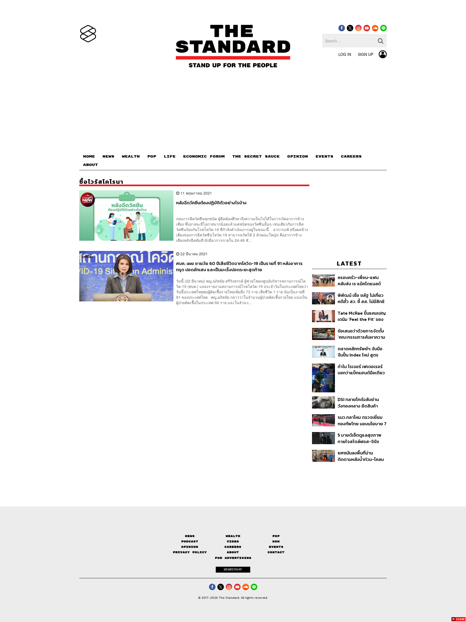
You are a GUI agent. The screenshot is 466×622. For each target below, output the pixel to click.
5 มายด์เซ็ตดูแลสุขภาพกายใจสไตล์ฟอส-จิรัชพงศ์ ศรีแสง (359, 438)
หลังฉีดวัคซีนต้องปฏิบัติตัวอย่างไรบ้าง (211, 203)
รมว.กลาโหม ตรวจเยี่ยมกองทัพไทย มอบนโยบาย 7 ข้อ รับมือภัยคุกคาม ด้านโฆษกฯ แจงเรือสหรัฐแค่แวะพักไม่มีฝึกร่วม (362, 420)
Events (276, 546)
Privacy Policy (190, 552)
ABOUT (90, 165)
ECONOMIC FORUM (204, 156)
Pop (276, 536)
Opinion (189, 546)
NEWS (108, 156)
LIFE (170, 156)
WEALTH (131, 156)
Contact (276, 552)
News (190, 536)
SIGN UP (365, 54)
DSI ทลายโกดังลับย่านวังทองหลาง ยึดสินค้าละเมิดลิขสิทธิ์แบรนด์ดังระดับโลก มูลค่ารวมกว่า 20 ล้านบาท (360, 402)
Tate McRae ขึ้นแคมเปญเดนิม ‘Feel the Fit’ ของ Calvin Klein (362, 316)
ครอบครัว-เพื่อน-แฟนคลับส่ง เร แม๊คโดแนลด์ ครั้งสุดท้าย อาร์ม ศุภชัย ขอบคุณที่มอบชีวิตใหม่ (360, 280)
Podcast (189, 541)
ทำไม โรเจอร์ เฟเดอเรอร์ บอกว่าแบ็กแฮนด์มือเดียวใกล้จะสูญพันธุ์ (361, 369)
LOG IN (344, 54)
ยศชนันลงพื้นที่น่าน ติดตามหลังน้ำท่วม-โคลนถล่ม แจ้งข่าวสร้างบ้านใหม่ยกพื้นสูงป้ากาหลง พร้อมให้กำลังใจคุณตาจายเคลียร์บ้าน (362, 456)
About (233, 552)
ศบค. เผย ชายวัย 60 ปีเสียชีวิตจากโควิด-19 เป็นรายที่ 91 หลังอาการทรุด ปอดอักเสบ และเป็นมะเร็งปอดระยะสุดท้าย (239, 266)
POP (151, 156)
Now (276, 541)
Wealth (233, 536)
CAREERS (351, 156)
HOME (89, 156)
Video (233, 541)
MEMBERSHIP (233, 569)
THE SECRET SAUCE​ (256, 156)
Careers (232, 546)
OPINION (297, 156)
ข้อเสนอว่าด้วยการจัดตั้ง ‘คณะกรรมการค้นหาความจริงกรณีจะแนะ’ (361, 334)
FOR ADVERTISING (233, 557)
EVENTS (324, 156)
